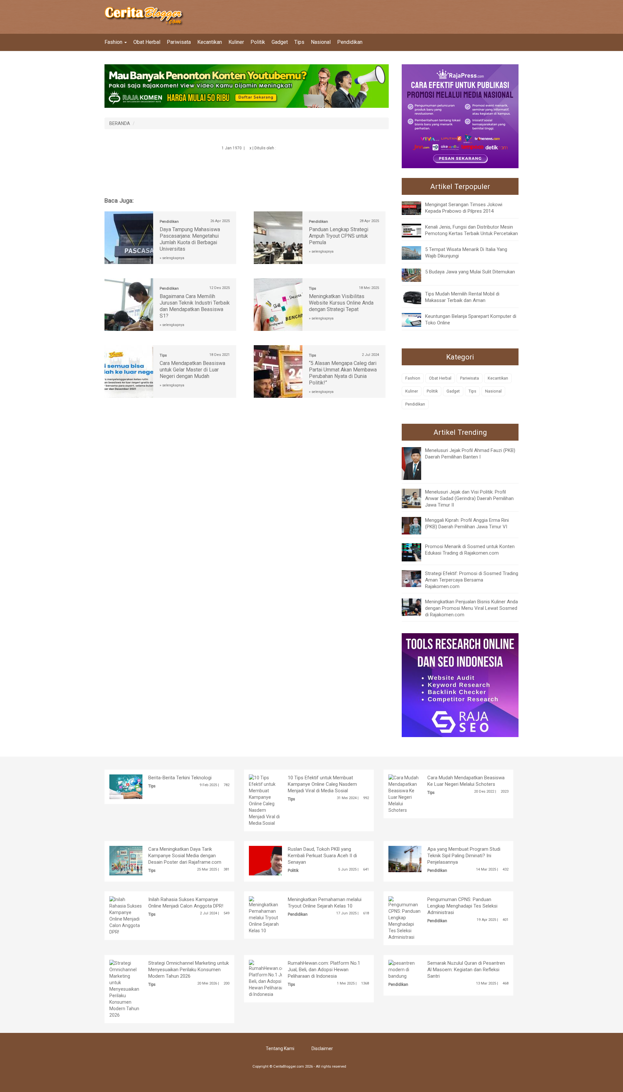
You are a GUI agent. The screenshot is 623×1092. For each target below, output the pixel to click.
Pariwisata (179, 42)
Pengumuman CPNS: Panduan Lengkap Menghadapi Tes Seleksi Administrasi (462, 906)
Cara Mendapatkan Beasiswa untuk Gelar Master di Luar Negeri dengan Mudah (192, 369)
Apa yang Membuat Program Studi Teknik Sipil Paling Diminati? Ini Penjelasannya (463, 855)
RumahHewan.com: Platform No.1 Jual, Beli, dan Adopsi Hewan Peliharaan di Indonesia (324, 969)
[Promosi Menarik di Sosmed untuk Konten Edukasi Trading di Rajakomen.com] (416, 552)
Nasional (321, 42)
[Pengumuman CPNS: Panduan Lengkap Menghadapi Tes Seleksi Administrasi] (404, 918)
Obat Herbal (146, 42)
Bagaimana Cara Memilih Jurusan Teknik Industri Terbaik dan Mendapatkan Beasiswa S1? (195, 306)
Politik (257, 42)
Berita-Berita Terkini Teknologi (180, 778)
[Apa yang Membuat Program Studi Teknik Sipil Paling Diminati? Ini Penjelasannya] (414, 858)
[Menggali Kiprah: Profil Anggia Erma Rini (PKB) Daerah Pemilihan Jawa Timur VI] (416, 525)
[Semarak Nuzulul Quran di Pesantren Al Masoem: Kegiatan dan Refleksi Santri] (404, 969)
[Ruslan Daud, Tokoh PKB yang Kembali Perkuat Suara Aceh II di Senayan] (275, 860)
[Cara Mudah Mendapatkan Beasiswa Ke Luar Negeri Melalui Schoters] (404, 793)
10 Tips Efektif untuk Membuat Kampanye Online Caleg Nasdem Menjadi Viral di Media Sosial (322, 784)
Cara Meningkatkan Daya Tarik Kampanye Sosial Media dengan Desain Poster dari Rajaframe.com (184, 855)
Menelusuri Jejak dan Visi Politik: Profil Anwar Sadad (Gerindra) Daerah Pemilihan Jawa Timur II (469, 498)
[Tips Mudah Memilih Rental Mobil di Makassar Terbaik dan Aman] (416, 297)
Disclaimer (322, 1048)
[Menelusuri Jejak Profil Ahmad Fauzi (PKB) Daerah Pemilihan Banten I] (416, 463)
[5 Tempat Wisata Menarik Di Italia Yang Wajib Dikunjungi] (416, 252)
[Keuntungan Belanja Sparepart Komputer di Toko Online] (416, 319)
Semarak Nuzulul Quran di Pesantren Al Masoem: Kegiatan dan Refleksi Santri (466, 969)
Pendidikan (349, 42)
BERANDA (119, 123)
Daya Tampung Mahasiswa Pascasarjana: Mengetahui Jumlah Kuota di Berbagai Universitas (190, 239)
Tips (299, 42)
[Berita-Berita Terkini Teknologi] (135, 786)
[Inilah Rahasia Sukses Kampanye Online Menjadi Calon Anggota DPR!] (125, 915)
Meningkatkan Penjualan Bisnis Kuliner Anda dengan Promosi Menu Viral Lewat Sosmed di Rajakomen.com (471, 608)
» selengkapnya (172, 258)
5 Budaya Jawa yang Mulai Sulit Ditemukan (470, 272)
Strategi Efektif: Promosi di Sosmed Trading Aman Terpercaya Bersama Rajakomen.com (471, 580)
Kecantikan (209, 42)
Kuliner (236, 42)
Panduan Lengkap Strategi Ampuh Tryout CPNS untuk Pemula (338, 235)
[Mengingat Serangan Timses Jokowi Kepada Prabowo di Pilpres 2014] (416, 207)
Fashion (114, 42)
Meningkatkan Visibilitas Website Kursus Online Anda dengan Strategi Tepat (341, 302)
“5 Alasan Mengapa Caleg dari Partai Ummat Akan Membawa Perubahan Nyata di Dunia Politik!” (343, 373)
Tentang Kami (280, 1048)
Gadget (280, 42)
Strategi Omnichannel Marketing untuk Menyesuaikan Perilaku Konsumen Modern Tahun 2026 (188, 969)
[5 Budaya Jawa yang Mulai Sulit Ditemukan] (416, 274)
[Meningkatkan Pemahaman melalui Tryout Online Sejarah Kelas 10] (265, 914)
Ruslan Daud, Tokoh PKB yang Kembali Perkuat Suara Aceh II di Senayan (322, 855)
